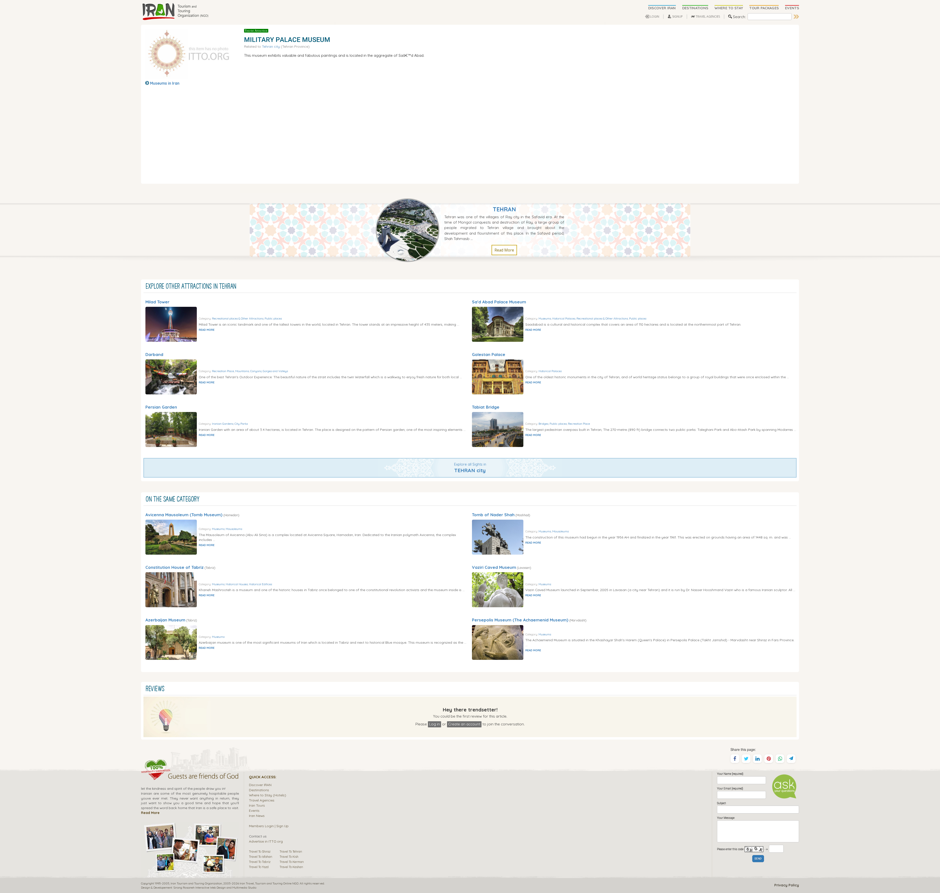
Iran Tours (257, 805)
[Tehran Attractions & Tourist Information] (410, 229)
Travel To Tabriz (259, 862)
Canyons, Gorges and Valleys (269, 371)
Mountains (242, 371)
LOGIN (654, 16)
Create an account (464, 723)
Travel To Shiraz (259, 851)
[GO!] (796, 16)
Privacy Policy (786, 885)
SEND (758, 859)
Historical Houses (237, 584)
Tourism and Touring (268, 883)
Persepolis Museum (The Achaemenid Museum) (520, 619)
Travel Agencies (261, 800)
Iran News (257, 815)
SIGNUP (677, 16)
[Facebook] (734, 758)
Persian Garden (161, 407)
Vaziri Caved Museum (494, 567)
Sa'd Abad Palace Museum (499, 301)
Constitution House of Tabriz (174, 567)
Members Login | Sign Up (269, 826)
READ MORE (206, 330)
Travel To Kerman (292, 862)
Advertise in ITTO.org (266, 841)
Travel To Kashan (291, 867)
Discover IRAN (260, 785)
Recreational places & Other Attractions (237, 318)
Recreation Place (223, 371)
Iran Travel (247, 883)
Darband (154, 354)
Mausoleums (234, 529)
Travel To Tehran (291, 851)
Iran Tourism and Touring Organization (196, 883)
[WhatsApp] (780, 758)
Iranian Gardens (222, 423)
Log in (434, 723)
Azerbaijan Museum (165, 619)
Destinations (259, 790)
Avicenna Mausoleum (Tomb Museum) (184, 514)
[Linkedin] (757, 758)
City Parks (241, 423)
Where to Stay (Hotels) (267, 795)
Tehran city (271, 46)
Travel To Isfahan (260, 857)
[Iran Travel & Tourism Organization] (175, 11)
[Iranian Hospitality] (190, 776)
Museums (545, 318)
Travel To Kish (289, 857)
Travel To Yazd (259, 867)
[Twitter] (746, 758)
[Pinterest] (768, 758)
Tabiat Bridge (485, 407)
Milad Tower (157, 301)
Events (254, 810)
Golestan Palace (488, 354)
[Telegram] (791, 758)
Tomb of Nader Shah (493, 514)
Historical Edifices (260, 584)
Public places (273, 318)
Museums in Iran (164, 83)
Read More (504, 250)
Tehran (504, 209)
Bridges (543, 423)
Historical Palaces (563, 318)
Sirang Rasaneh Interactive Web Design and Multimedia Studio (214, 887)
